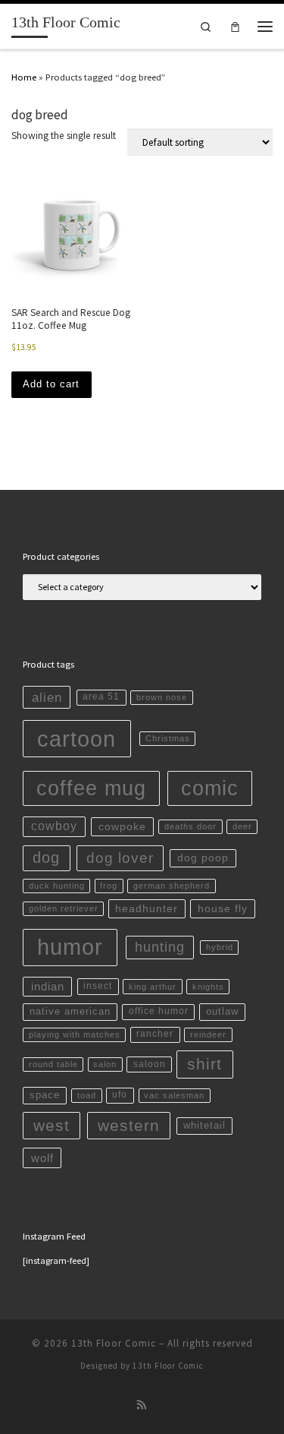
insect (97, 986)
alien (47, 697)
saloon (149, 1064)
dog (46, 857)
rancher (154, 1033)
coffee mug (91, 788)
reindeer (208, 1034)
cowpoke (122, 826)
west (51, 1125)
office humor (159, 1011)
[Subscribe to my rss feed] (142, 1405)
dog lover (120, 857)
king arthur (152, 986)
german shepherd (171, 885)
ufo (119, 1094)
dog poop (203, 857)
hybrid (219, 947)
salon (105, 1064)
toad (86, 1095)
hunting (160, 947)
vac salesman (174, 1095)
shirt (204, 1064)
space (45, 1095)
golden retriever (63, 908)
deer (242, 826)
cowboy (54, 826)
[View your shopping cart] (235, 26)
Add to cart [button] (51, 384)
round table (53, 1064)
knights (208, 986)
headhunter (146, 908)
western (129, 1125)
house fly (223, 908)
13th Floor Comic (113, 1343)
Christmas (167, 738)
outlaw (222, 1011)
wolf (42, 1157)
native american (70, 1011)
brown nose (161, 697)
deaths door (190, 826)
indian (47, 986)
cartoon (76, 738)
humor (70, 947)
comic (210, 788)
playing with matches (74, 1034)
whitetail (204, 1125)
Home (23, 77)
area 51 (101, 696)
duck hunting (57, 885)
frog (108, 885)
